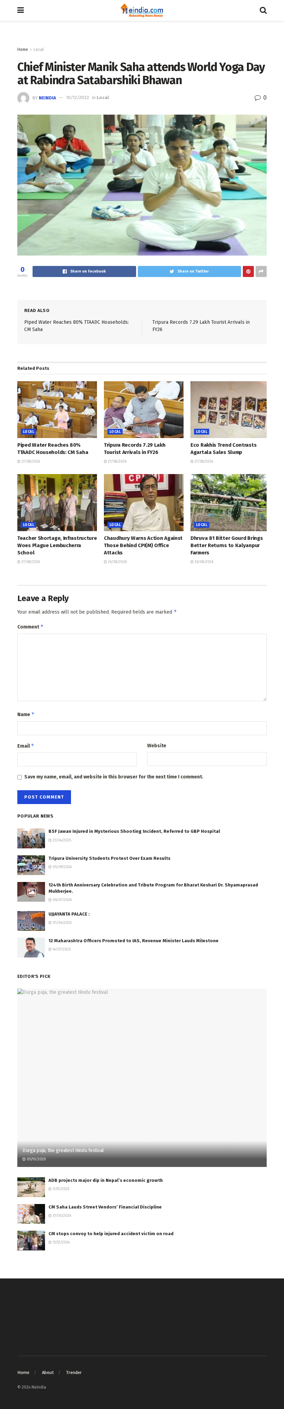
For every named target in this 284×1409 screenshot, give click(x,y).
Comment (30, 626)
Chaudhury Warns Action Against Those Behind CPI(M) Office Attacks (143, 545)
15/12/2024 (61, 1242)
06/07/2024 (62, 900)
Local (39, 49)
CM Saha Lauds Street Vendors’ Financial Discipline (105, 1207)
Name (26, 714)
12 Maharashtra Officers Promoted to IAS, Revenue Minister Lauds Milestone (133, 940)
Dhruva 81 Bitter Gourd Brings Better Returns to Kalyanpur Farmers (226, 545)
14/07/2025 (61, 949)
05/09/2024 (62, 867)
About (48, 1372)
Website (156, 746)
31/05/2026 (61, 1216)
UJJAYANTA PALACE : (69, 914)
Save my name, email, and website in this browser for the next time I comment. (113, 777)
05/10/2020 (36, 1159)
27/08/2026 (30, 462)
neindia (47, 97)
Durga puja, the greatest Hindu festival (63, 1150)
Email (25, 745)
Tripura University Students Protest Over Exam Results (109, 858)
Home (22, 49)
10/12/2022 (77, 97)
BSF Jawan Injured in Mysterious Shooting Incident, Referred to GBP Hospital (134, 831)
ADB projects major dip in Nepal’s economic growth (105, 1180)
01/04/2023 (62, 923)
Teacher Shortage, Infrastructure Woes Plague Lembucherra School (57, 545)
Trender (74, 1372)
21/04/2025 (61, 840)
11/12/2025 (60, 1189)
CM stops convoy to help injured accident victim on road (111, 1233)
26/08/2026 (117, 562)
